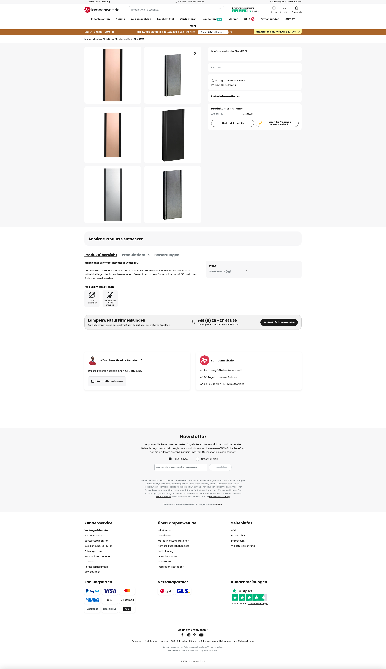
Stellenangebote (179, 546)
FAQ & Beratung (93, 535)
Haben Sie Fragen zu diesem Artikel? (279, 123)
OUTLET (290, 19)
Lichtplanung (165, 551)
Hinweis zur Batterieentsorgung (204, 641)
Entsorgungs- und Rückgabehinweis (237, 641)
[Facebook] (184, 635)
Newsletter (164, 535)
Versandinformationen (97, 556)
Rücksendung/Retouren (98, 546)
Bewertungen (166, 254)
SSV (213, 32)
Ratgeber (178, 567)
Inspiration (164, 567)
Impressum (238, 540)
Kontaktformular (163, 496)
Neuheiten (211, 19)
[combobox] (176, 9)
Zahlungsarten (93, 551)
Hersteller (218, 504)
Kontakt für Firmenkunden (279, 322)
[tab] (100, 255)
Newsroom (164, 561)
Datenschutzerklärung (219, 496)
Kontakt (89, 561)
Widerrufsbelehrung (243, 546)
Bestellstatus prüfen (96, 540)
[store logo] (101, 10)
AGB (233, 530)
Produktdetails (136, 254)
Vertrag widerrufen (96, 530)
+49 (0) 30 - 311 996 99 (217, 320)
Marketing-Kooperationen (173, 540)
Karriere (163, 546)
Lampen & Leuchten (93, 39)
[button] (112, 135)
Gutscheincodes (167, 556)
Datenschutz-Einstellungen (144, 641)
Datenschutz (238, 535)
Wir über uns (165, 530)
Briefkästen (109, 39)
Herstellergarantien (96, 567)
